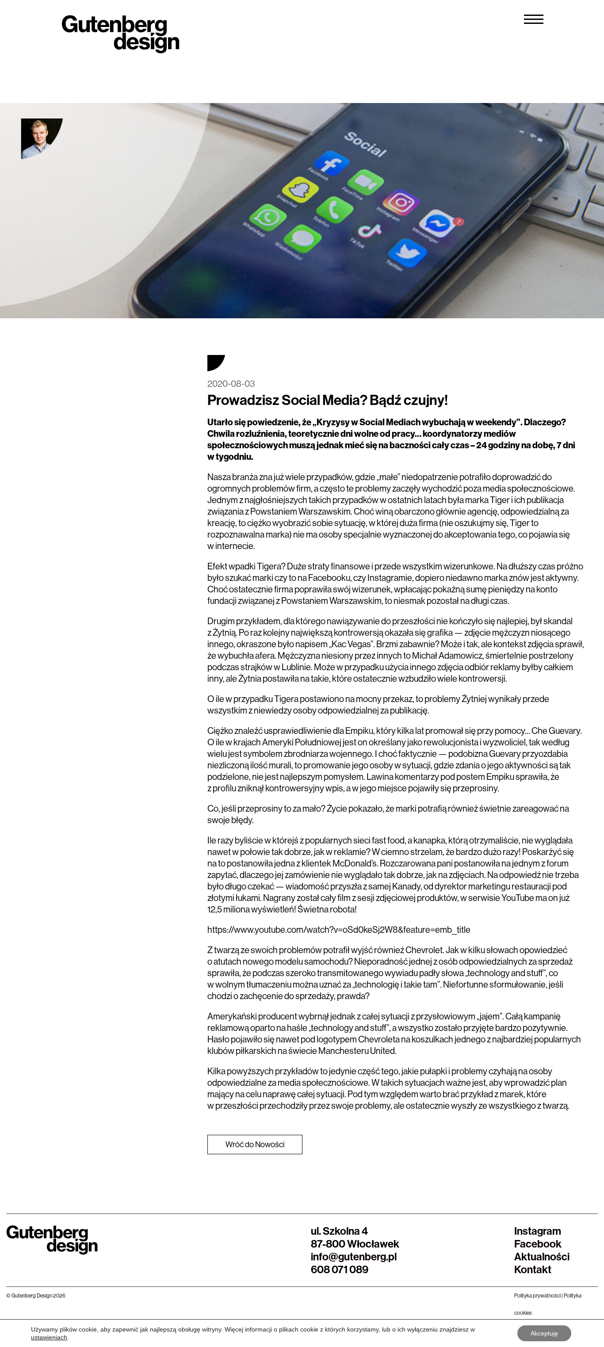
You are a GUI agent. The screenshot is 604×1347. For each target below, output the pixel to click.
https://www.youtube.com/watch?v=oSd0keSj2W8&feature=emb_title (338, 929)
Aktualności (542, 1256)
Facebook (538, 1243)
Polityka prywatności (537, 1295)
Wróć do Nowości (255, 1144)
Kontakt (532, 1269)
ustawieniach (49, 1337)
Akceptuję (544, 1333)
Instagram (537, 1230)
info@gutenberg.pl (354, 1256)
